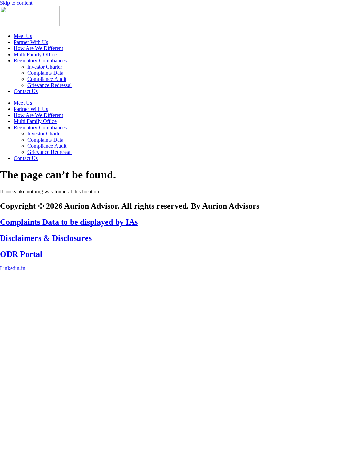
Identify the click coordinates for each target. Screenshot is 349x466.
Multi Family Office (35, 54)
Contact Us (26, 91)
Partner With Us (31, 42)
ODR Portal (21, 254)
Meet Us (23, 36)
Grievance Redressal (49, 85)
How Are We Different (38, 48)
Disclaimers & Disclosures (46, 238)
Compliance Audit (46, 79)
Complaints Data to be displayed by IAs (69, 222)
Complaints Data (45, 73)
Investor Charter (44, 67)
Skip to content (16, 3)
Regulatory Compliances (40, 60)
